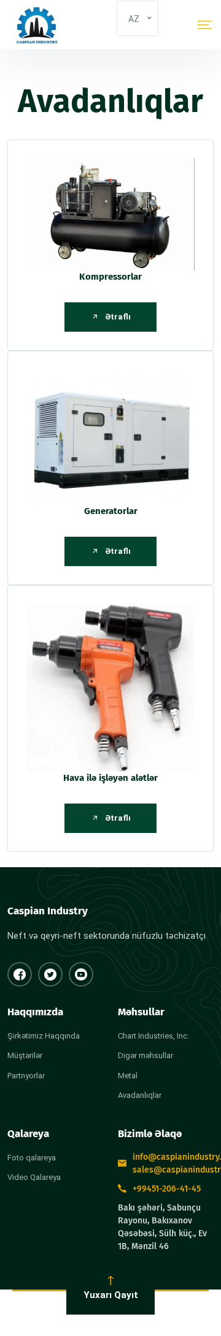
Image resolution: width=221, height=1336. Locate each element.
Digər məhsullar (145, 1055)
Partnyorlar (26, 1075)
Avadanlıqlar (139, 1095)
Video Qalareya (34, 1177)
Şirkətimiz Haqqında (43, 1035)
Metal (128, 1075)
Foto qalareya (31, 1157)
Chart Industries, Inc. (153, 1035)
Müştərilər (24, 1055)
